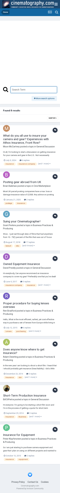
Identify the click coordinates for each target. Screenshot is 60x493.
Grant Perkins (9, 225)
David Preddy (9, 268)
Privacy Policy (18, 482)
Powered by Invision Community (30, 488)
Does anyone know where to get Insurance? (23, 351)
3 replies (26, 281)
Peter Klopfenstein (12, 439)
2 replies (30, 199)
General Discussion (45, 146)
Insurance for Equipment (19, 435)
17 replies (30, 242)
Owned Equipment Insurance (21, 264)
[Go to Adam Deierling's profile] (6, 342)
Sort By (52, 118)
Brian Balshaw (10, 186)
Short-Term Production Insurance (24, 395)
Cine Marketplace (42, 186)
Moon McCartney (11, 146)
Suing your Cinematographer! (21, 221)
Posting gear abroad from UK (22, 182)
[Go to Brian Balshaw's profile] (6, 174)
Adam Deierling (10, 357)
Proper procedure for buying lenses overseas (26, 305)
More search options (45, 98)
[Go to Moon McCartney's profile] (6, 128)
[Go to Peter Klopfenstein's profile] (6, 427)
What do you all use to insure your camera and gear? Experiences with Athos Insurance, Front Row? (26, 139)
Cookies (45, 482)
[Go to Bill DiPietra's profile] (6, 388)
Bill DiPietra (8, 399)
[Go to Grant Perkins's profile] (6, 214)
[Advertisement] (30, 55)
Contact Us (33, 482)
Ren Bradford (9, 311)
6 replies (26, 160)
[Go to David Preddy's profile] (6, 256)
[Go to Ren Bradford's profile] (6, 296)
